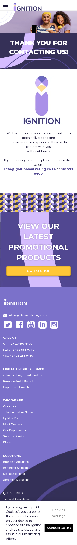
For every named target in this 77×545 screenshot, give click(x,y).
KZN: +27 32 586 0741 (18, 349)
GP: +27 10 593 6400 (17, 343)
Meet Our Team (13, 424)
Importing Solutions (16, 467)
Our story (9, 406)
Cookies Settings (58, 513)
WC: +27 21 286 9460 (18, 355)
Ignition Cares (12, 418)
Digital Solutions (14, 473)
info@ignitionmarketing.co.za (28, 315)
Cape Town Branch (16, 387)
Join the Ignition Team (18, 412)
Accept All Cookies (59, 527)
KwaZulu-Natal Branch (18, 381)
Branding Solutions (16, 461)
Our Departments (15, 430)
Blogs (7, 442)
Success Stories (14, 436)
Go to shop (38, 271)
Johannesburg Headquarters (22, 375)
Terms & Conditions (16, 499)
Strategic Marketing (16, 479)
